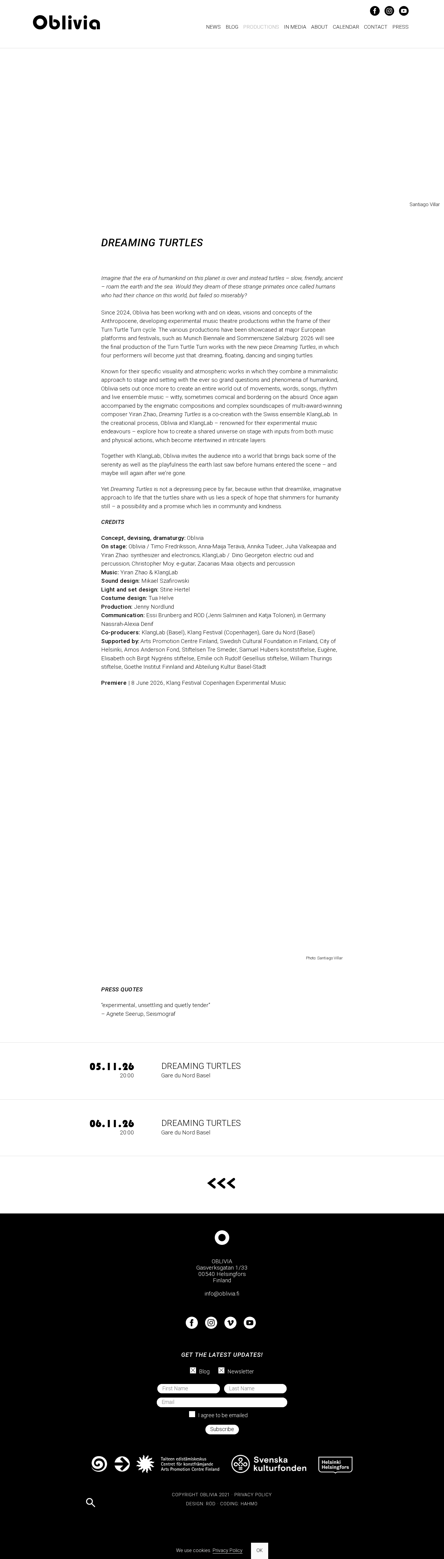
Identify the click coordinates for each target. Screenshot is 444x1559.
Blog (232, 27)
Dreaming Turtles (201, 1066)
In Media (295, 27)
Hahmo (249, 1503)
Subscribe (222, 1429)
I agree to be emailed (223, 1415)
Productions (261, 27)
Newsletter (240, 1371)
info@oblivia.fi (222, 1293)
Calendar (346, 27)
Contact (376, 27)
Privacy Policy (253, 1494)
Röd (211, 1503)
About (319, 27)
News (213, 27)
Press (400, 27)
